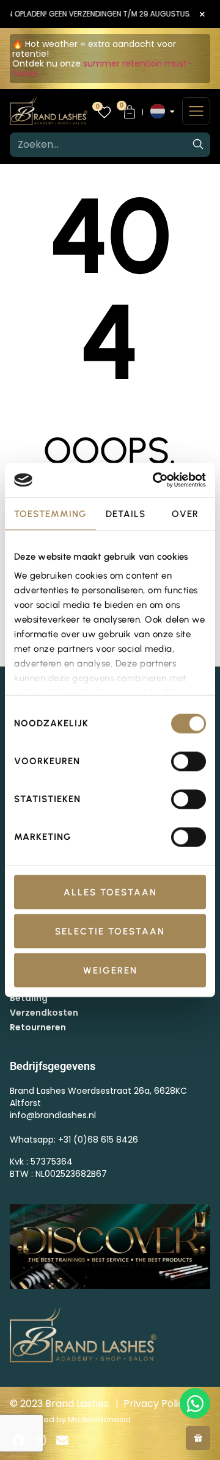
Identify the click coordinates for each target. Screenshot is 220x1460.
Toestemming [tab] (50, 513)
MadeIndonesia (99, 1419)
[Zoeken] (198, 144)
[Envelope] (62, 1440)
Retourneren (38, 1027)
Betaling (29, 998)
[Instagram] (40, 1440)
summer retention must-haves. (102, 68)
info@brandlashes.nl (53, 1115)
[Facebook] (18, 1440)
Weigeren (110, 969)
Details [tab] (125, 513)
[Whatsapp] (195, 1403)
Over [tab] (185, 513)
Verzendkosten (44, 1012)
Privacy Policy (156, 1404)
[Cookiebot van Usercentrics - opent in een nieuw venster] (155, 480)
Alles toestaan (110, 891)
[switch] (188, 761)
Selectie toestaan (110, 930)
